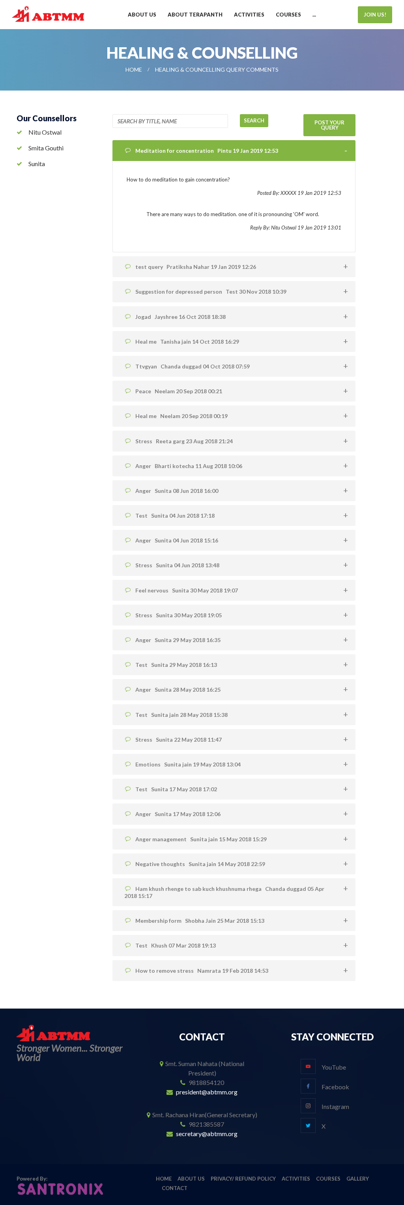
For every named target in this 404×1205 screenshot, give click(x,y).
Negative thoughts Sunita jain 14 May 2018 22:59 (200, 864)
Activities (249, 14)
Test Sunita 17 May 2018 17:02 (176, 789)
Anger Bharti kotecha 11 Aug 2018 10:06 (188, 466)
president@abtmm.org (207, 1092)
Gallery (357, 1178)
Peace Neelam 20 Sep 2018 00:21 (178, 391)
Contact (174, 1188)
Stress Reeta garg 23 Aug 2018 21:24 (184, 441)
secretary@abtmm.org (207, 1133)
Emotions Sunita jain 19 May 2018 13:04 (188, 764)
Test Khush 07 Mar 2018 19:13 (175, 945)
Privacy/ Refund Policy (243, 1178)
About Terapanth (195, 14)
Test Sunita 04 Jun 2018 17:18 (175, 515)
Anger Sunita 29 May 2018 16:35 (178, 640)
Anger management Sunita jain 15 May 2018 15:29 (201, 839)
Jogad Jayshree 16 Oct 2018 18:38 (180, 316)
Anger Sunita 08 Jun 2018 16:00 (176, 490)
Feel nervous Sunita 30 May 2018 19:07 (186, 590)
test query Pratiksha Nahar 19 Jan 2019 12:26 (195, 266)
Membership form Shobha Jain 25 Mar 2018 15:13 (199, 920)
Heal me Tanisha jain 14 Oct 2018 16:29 (187, 341)
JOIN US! (375, 14)
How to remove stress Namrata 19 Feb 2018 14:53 (201, 970)
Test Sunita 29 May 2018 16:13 (176, 664)
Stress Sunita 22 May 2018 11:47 (178, 739)
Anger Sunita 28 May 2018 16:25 (178, 689)
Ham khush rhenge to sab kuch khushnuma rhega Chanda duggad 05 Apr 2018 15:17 (224, 892)
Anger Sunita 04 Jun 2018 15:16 (176, 540)
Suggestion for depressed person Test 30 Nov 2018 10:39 (210, 291)
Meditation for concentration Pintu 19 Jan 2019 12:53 (206, 150)
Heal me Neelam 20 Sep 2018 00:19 (181, 416)
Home (133, 69)
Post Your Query (329, 125)
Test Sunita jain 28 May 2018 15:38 (181, 714)
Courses (288, 14)
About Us (142, 14)
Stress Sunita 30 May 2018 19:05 (178, 615)
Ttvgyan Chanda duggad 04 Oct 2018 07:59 (192, 366)
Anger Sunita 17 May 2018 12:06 (178, 814)
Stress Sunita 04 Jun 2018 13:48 (177, 565)
